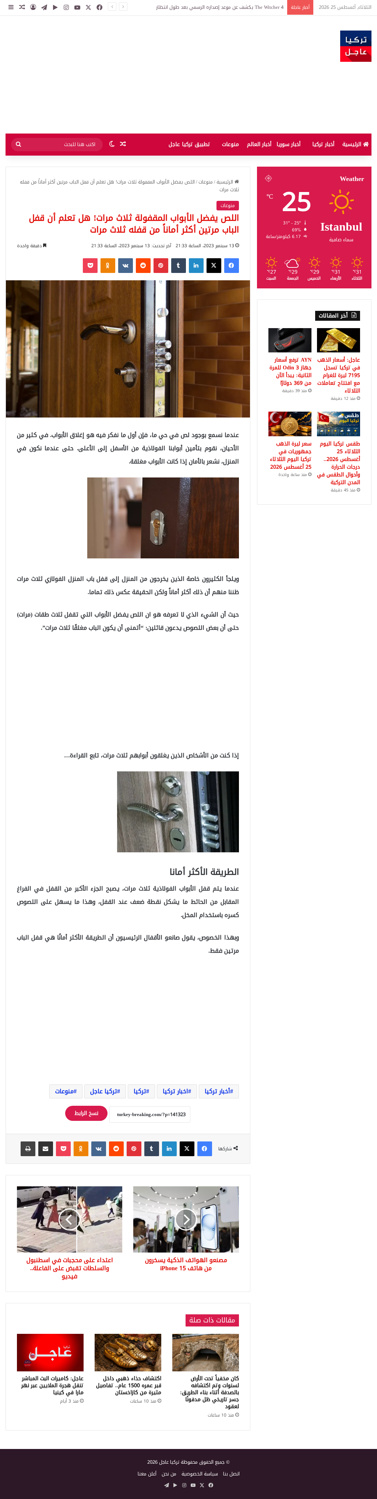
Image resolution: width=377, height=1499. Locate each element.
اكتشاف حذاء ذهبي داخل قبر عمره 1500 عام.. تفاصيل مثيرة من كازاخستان (128, 1385)
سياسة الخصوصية (200, 1473)
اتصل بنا (231, 1473)
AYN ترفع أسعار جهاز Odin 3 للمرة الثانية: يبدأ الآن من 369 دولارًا (290, 371)
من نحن (169, 1473)
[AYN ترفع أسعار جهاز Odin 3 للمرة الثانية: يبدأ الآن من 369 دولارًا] (289, 340)
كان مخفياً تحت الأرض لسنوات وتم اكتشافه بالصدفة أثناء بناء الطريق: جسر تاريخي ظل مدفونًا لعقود (209, 1392)
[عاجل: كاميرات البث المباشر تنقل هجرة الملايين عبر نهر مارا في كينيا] (50, 1352)
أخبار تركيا (323, 144)
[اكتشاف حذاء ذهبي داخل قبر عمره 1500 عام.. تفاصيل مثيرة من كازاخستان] (128, 1352)
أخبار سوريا (288, 144)
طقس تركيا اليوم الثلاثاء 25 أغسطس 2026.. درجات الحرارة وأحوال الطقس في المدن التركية (338, 463)
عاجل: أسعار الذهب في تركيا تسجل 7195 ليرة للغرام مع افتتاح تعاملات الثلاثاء (204, 7)
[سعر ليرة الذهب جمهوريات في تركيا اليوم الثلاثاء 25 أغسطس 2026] (289, 424)
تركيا (140, 1091)
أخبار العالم (259, 144)
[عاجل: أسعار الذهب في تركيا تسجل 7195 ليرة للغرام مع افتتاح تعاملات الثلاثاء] (338, 340)
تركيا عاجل (103, 1091)
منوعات (230, 144)
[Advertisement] (126, 74)
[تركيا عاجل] (355, 46)
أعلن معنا (147, 1473)
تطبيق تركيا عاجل (189, 144)
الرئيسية (352, 144)
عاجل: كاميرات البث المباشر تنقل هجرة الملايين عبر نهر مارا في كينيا (52, 1385)
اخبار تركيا (175, 1091)
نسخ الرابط (86, 1113)
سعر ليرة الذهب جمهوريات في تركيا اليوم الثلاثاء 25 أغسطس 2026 (290, 455)
